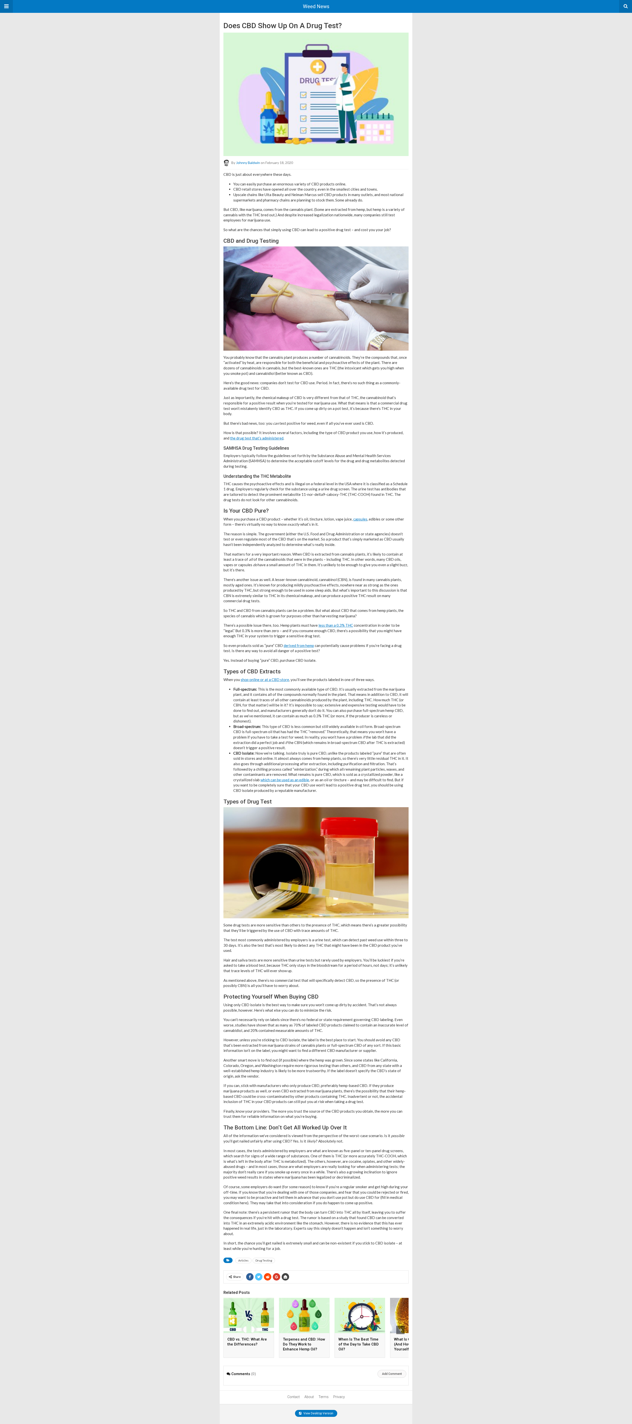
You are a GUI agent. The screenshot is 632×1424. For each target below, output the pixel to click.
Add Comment (392, 1374)
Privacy (339, 1397)
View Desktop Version (318, 1413)
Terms (323, 1397)
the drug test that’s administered (256, 438)
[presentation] (400, 1330)
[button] (6, 6)
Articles (243, 1260)
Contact (293, 1397)
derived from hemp (299, 645)
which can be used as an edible (284, 780)
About (309, 1397)
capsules (360, 519)
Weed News (316, 6)
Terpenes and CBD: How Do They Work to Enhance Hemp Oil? (304, 1344)
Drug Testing (264, 1260)
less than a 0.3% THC (335, 625)
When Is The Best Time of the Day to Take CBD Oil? (358, 1344)
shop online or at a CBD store (265, 679)
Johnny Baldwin (248, 162)
